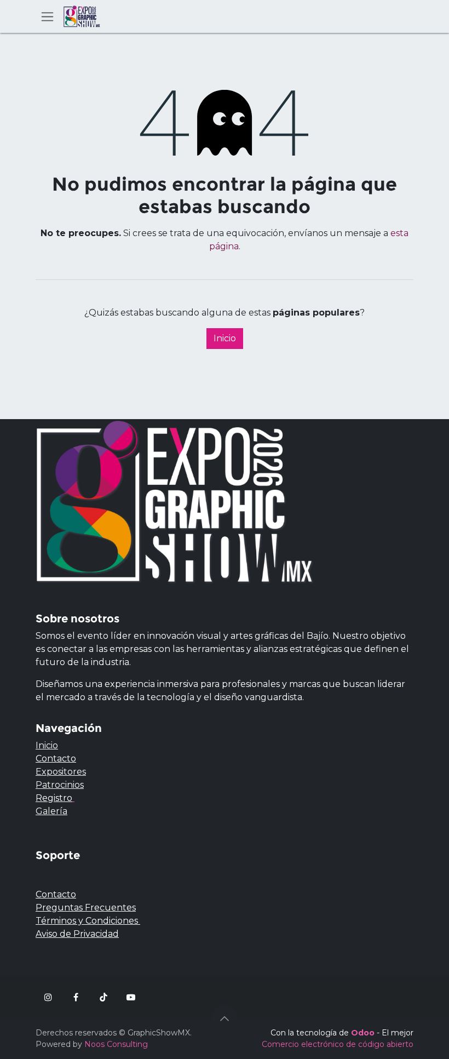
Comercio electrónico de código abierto (337, 1044)
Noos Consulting (116, 1044)
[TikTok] (103, 997)
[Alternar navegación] (47, 16)
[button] (224, 1018)
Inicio (225, 338)
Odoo (364, 1033)
